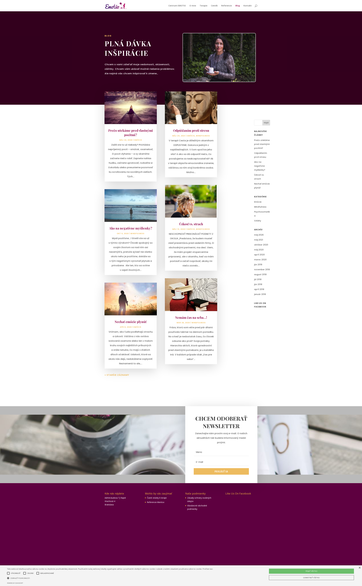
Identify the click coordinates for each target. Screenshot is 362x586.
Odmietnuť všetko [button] (311, 578)
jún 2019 (258, 264)
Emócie (138, 140)
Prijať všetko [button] (311, 571)
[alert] (181, 575)
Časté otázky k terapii (157, 497)
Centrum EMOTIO (177, 6)
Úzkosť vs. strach (191, 224)
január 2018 (260, 294)
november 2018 (262, 269)
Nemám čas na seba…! (191, 317)
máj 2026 (259, 234)
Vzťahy (257, 220)
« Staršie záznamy (117, 375)
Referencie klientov (155, 502)
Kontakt (248, 6)
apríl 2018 (259, 289)
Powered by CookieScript (15, 583)
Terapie (203, 6)
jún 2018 (258, 284)
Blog (237, 6)
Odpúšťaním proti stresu (191, 130)
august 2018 (260, 274)
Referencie (226, 6)
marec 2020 (260, 259)
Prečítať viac (208, 569)
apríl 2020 (259, 254)
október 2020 (261, 244)
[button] (110, 578)
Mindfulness (137, 233)
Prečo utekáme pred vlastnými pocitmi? (130, 132)
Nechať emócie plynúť (130, 322)
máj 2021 (258, 239)
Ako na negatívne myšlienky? (130, 228)
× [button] (359, 568)
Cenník (214, 6)
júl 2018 (257, 279)
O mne (192, 6)
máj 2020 (259, 249)
